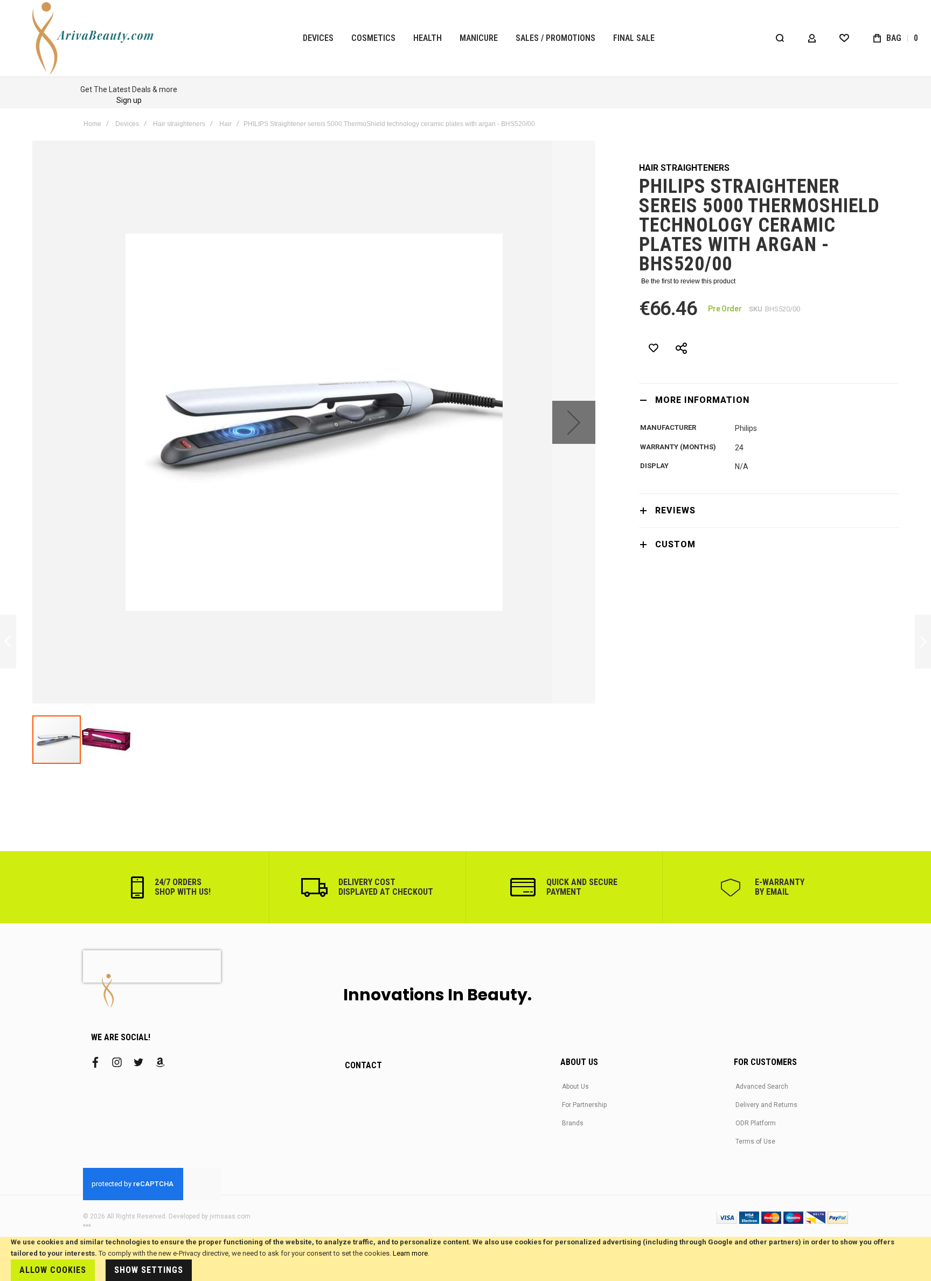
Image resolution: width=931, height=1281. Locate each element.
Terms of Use (755, 1141)
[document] (465, 1259)
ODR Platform (755, 1123)
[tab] (769, 400)
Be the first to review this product (688, 281)
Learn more (410, 1253)
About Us (575, 1086)
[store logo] (94, 38)
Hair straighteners (179, 124)
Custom (675, 544)
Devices (127, 124)
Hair (225, 124)
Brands (572, 1123)
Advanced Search (761, 1086)
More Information (702, 400)
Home (92, 124)
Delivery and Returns (766, 1105)
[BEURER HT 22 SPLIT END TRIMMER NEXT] (923, 642)
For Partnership (584, 1105)
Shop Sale (665, 100)
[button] (573, 422)
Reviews (675, 510)
